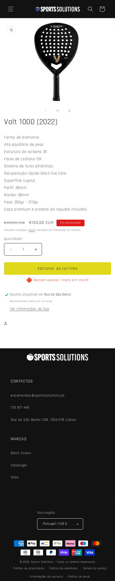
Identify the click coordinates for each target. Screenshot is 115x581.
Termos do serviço (95, 568)
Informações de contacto (46, 577)
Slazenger (19, 465)
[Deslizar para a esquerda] (46, 111)
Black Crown (21, 453)
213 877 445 (20, 407)
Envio (32, 230)
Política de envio (79, 577)
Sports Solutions (43, 562)
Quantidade (13, 239)
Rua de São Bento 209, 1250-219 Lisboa (43, 419)
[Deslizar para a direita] (69, 111)
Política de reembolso (63, 568)
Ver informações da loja (29, 308)
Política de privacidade (28, 568)
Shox (15, 477)
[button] (11, 9)
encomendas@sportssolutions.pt (37, 395)
